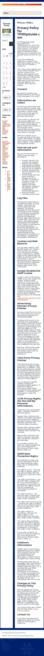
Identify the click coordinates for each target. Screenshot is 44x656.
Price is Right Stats (6, 142)
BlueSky (5, 144)
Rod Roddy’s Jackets (5, 147)
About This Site (6, 126)
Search (5, 40)
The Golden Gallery (5, 152)
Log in (8, 172)
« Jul (4, 86)
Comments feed (9, 181)
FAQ (4, 129)
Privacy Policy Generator (27, 610)
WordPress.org (9, 187)
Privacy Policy (5, 133)
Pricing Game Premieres (6, 122)
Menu (6, 13)
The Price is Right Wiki (6, 157)
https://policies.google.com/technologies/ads (29, 299)
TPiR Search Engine (5, 161)
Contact (5, 130)
